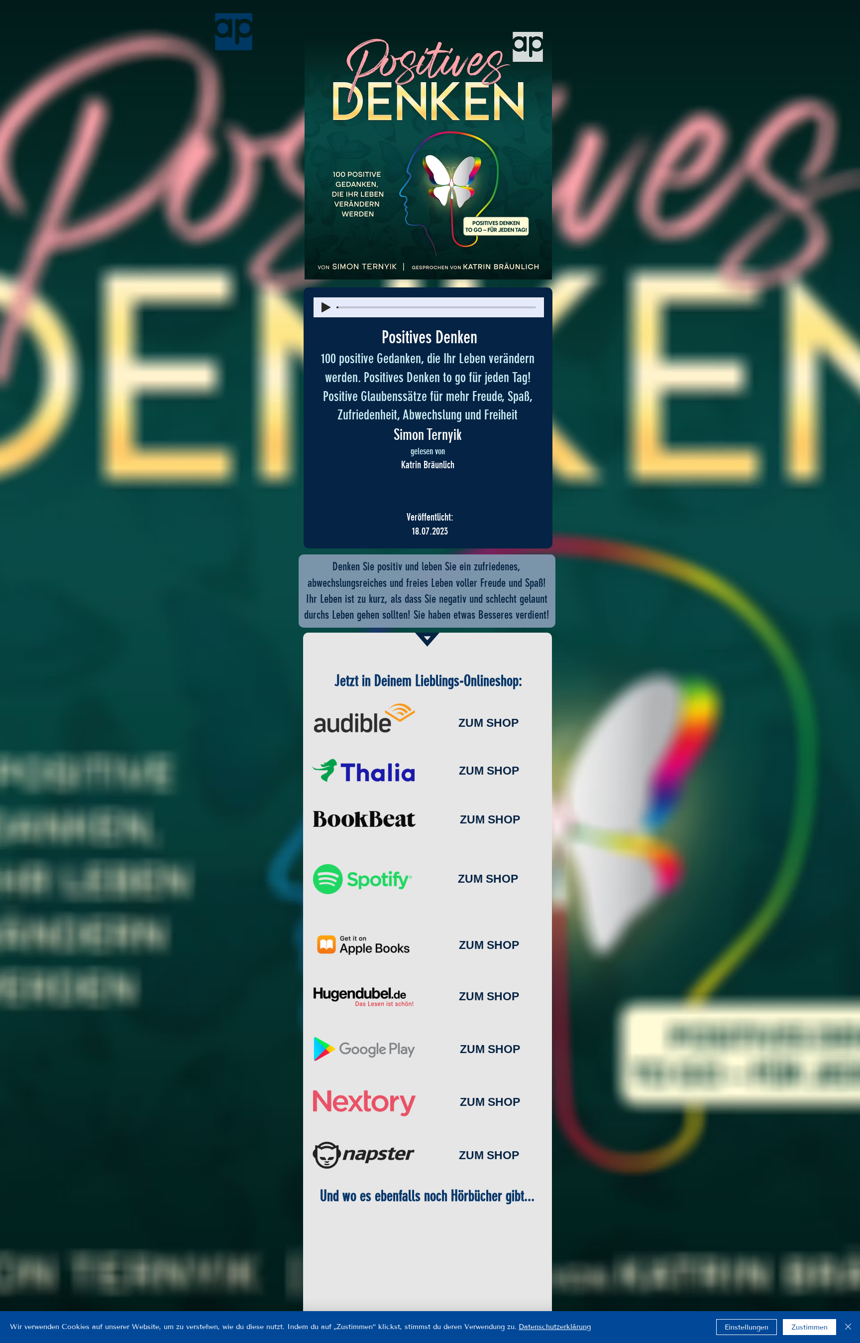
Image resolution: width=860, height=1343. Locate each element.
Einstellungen (746, 1327)
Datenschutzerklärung (555, 1327)
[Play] (326, 307)
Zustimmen (809, 1327)
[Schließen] (848, 1327)
